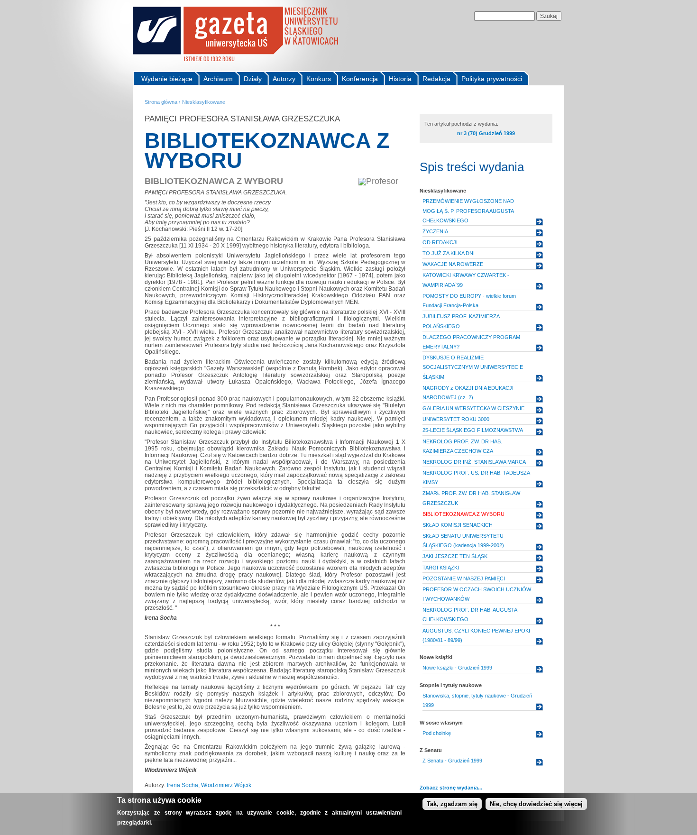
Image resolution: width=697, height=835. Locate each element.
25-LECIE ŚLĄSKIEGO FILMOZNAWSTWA (472, 430)
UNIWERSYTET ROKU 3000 (455, 419)
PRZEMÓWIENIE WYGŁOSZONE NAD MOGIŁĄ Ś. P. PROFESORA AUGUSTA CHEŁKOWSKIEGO (468, 210)
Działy (253, 79)
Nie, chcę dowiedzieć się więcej (536, 803)
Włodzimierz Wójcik (226, 785)
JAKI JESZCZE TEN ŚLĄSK (454, 556)
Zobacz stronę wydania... (451, 787)
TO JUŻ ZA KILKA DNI (448, 253)
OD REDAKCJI (440, 242)
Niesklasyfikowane (203, 102)
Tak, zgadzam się (452, 803)
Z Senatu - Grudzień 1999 (452, 760)
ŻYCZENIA (435, 231)
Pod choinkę (436, 733)
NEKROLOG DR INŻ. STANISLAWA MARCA (474, 462)
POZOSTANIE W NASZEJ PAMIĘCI (463, 578)
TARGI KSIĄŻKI (440, 567)
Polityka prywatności (491, 79)
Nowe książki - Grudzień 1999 (457, 667)
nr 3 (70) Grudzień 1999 (486, 133)
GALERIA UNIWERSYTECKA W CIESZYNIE (473, 408)
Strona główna (161, 102)
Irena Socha (182, 785)
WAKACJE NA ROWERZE (452, 264)
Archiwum (218, 79)
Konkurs (318, 79)
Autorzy (284, 79)
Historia (400, 79)
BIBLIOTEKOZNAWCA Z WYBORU (463, 514)
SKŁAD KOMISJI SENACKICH (457, 525)
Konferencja (360, 79)
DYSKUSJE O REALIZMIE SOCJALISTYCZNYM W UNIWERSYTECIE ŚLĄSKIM (472, 367)
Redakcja (436, 79)
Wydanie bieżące (167, 79)
